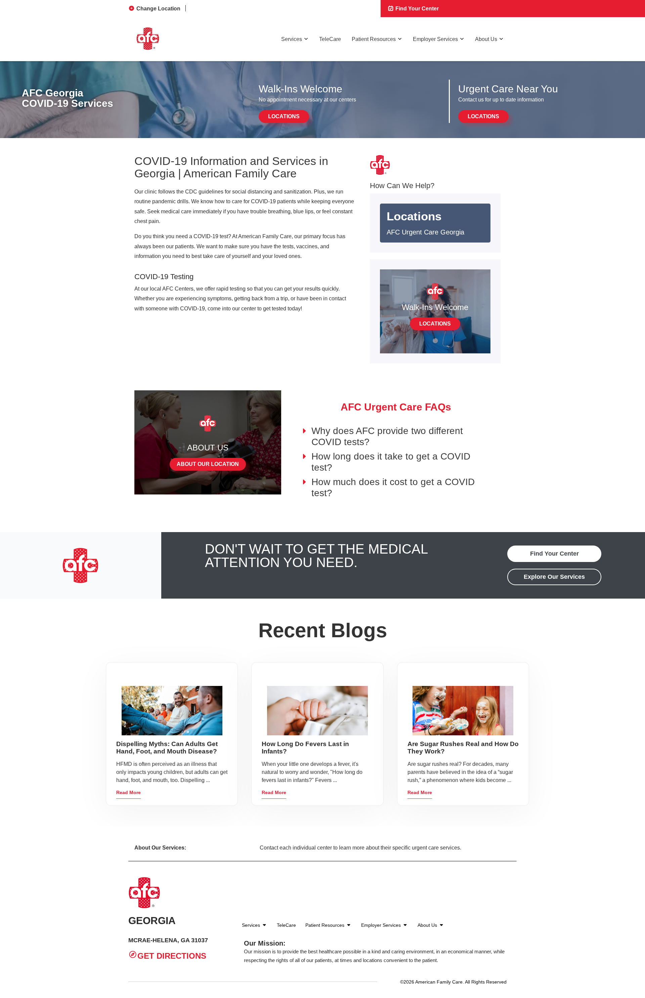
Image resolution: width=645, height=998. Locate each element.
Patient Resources (374, 39)
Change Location (158, 8)
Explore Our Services (554, 576)
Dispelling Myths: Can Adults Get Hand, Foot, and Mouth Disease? (167, 747)
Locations (284, 116)
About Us (486, 39)
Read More (128, 792)
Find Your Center (416, 8)
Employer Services (435, 39)
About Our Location (208, 464)
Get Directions (171, 955)
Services (291, 39)
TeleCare (330, 39)
